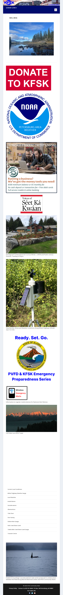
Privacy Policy (13, 588)
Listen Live (11, 8)
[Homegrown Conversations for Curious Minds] (31, 253)
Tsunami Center (12, 533)
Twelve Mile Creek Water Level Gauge (18, 529)
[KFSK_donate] (28, 90)
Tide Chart (11, 513)
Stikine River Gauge (13, 521)
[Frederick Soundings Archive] (31, 576)
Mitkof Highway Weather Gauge (17, 493)
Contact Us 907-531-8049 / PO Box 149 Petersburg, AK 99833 (35, 588)
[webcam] (31, 431)
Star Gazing (11, 517)
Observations (11, 509)
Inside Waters (11, 501)
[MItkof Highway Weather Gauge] (31, 326)
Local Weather (12, 497)
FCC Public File (31, 590)
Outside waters (12, 505)
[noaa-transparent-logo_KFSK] (29, 139)
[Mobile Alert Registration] (17, 400)
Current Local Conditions (15, 489)
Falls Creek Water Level (14, 525)
